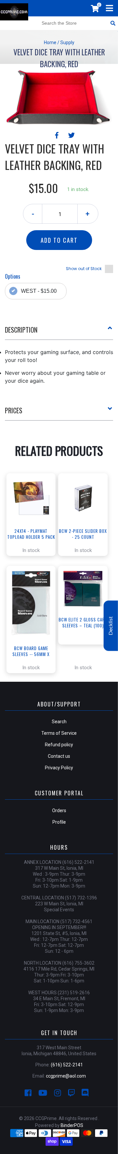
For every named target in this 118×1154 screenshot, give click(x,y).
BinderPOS (72, 1125)
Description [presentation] (21, 330)
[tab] (59, 332)
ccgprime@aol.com (66, 1076)
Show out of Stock (84, 268)
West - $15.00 (39, 291)
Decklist (110, 626)
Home (50, 42)
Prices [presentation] (13, 410)
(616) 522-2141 (67, 1064)
